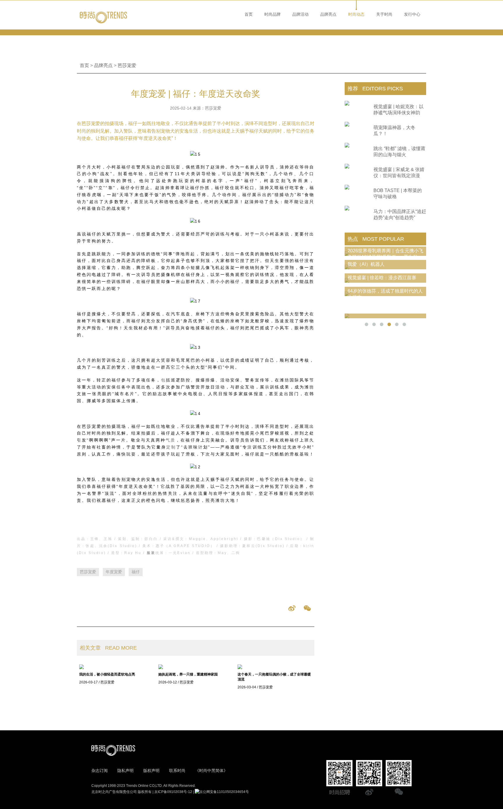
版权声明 (151, 770)
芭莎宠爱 (127, 65)
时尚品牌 (272, 14)
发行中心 (412, 14)
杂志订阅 (99, 770)
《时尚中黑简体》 (211, 770)
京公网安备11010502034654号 (224, 792)
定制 (171, 447)
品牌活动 (300, 14)
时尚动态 (356, 14)
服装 (151, 553)
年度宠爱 (114, 571)
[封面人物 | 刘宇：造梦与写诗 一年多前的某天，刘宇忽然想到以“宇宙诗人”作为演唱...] (385, 316)
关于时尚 (384, 14)
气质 (171, 440)
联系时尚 (177, 770)
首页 (249, 14)
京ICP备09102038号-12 (173, 792)
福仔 (136, 571)
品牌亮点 (328, 14)
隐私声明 (125, 770)
